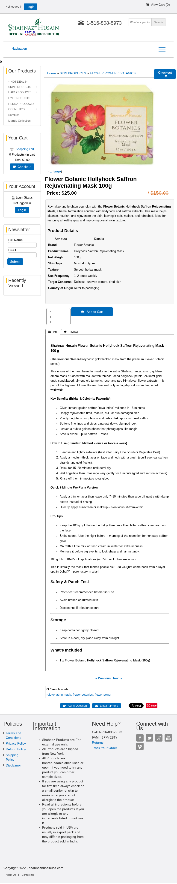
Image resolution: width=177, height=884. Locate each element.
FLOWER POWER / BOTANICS (113, 73)
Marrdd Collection (19, 120)
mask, (68, 694)
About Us (11, 874)
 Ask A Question (75, 705)
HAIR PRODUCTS (19, 92)
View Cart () (159, 4)
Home (51, 73)
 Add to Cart (92, 311)
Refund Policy (16, 749)
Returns (97, 742)
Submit (15, 261)
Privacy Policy (16, 743)
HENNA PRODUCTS (21, 104)
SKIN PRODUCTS (73, 73)
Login (31, 6)
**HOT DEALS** (18, 81)
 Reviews (71, 331)
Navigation (19, 48)
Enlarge (55, 171)
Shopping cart (25, 149)
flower (77, 694)
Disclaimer (13, 765)
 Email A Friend (106, 705)
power (107, 694)
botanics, (88, 694)
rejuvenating (55, 694)
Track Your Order (104, 748)
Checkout (23, 166)
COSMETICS (16, 109)
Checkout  (165, 74)
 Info (52, 331)
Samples (13, 115)
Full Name (15, 240)
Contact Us (28, 874)
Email (12, 250)
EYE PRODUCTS (19, 98)
